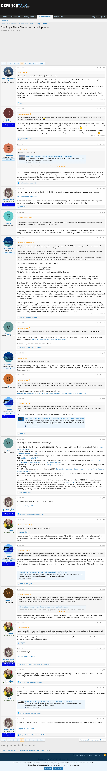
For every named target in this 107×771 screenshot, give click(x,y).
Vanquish (8, 600)
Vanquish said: (22, 628)
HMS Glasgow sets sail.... (26, 656)
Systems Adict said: (24, 525)
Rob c (8, 120)
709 (37, 63)
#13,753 (102, 520)
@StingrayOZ (70, 482)
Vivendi (8, 334)
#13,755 (102, 589)
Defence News (15, 16)
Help (95, 755)
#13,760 (102, 718)
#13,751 (102, 439)
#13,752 (102, 498)
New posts (4, 20)
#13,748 (102, 353)
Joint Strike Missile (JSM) (29, 458)
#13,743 (102, 144)
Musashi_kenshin (8, 79)
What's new (58, 16)
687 (18, 63)
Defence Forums (44, 16)
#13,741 (102, 67)
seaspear (8, 386)
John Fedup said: (23, 550)
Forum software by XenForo (53, 759)
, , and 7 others (32, 514)
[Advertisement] (53, 47)
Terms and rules (78, 755)
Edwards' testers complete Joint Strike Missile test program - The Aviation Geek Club (59, 461)
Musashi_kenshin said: (25, 217)
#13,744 (102, 188)
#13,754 (102, 545)
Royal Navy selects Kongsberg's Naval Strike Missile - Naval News (49, 156)
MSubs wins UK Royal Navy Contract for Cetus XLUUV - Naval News (49, 701)
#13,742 (102, 109)
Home (5, 16)
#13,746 (102, 237)
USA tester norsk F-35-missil (27, 453)
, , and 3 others (33, 735)
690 (30, 63)
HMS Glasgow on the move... (27, 196)
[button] (36, 17)
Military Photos (29, 16)
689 (26, 63)
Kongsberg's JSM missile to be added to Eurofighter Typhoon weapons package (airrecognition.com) (53, 393)
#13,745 (102, 212)
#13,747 (102, 323)
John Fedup (8, 531)
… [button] (10, 63)
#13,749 (102, 375)
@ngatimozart (53, 464)
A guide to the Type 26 (25, 506)
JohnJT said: (21, 73)
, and (29, 317)
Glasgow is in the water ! (25, 729)
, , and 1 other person (35, 664)
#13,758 (102, 670)
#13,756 (102, 622)
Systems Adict (8, 199)
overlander (6, 30)
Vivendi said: (22, 358)
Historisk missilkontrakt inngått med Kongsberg (49, 339)
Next (41, 63)
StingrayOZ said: (23, 328)
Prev (4, 63)
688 (22, 63)
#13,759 (102, 688)
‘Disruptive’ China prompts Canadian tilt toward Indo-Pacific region (43, 572)
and (26, 139)
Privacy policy (88, 755)
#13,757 (102, 648)
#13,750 (102, 398)
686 (14, 63)
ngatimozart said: (23, 114)
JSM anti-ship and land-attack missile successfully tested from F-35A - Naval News (54, 418)
